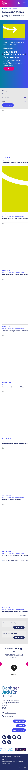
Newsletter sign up (18, 730)
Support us (21, 725)
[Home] (5, 3)
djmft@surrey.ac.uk (10, 713)
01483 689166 (9, 716)
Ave (25, 767)
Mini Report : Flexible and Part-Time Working (13, 54)
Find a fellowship (19, 721)
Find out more (19, 627)
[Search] (19, 3)
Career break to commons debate (13, 387)
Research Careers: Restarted (11, 499)
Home (5, 8)
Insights (11, 8)
